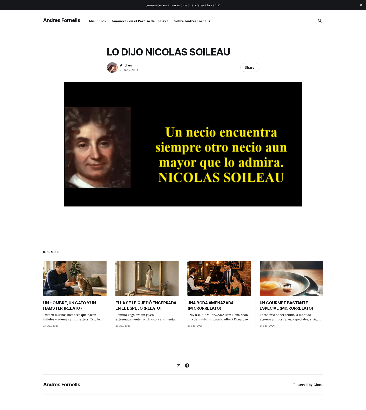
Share (250, 67)
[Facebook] (187, 365)
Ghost (318, 384)
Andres (126, 65)
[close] (361, 5)
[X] (179, 365)
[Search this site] (319, 20)
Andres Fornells (61, 20)
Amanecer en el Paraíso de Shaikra (140, 21)
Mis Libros (97, 21)
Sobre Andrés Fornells (192, 21)
